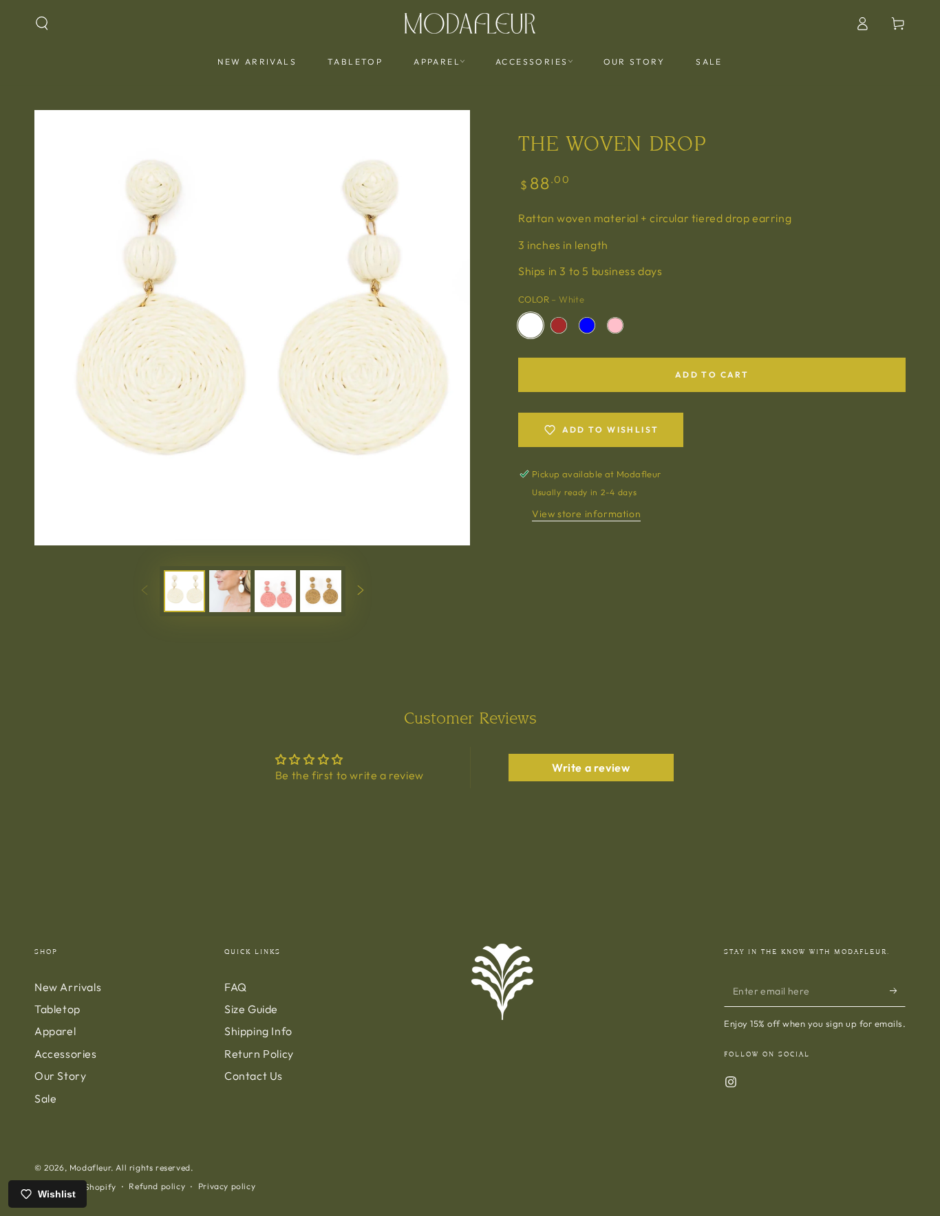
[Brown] (558, 325)
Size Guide (251, 1009)
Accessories (65, 1054)
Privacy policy (226, 1186)
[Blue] (587, 325)
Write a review (591, 767)
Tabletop (57, 1009)
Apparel (55, 1031)
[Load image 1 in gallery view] (184, 591)
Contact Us (253, 1076)
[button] (42, 23)
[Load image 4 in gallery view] (320, 591)
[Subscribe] (898, 991)
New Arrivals (67, 987)
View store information (586, 514)
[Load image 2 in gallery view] (229, 591)
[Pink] (615, 325)
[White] (530, 325)
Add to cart (712, 374)
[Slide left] (144, 591)
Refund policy (157, 1186)
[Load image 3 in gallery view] (275, 591)
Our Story (60, 1076)
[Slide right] (360, 591)
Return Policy (259, 1054)
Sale (45, 1098)
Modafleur (90, 1167)
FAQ (235, 987)
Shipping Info (258, 1031)
